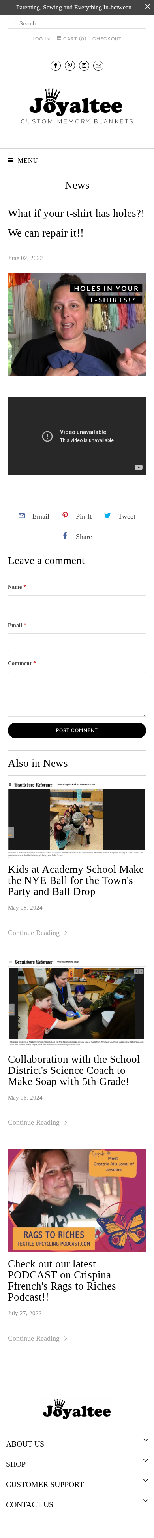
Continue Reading (35, 933)
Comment (22, 663)
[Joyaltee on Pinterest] (70, 65)
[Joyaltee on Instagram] (84, 65)
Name (17, 587)
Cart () (74, 39)
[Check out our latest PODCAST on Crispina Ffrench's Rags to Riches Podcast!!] (77, 1201)
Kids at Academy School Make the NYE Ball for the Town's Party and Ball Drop (76, 880)
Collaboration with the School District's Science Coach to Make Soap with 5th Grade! (74, 1070)
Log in (41, 39)
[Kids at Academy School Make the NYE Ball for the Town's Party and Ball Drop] (77, 819)
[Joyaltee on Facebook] (56, 65)
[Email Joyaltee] (98, 65)
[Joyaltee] (77, 108)
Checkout (107, 39)
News (77, 185)
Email (17, 625)
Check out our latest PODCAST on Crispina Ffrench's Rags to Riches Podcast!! (62, 1280)
